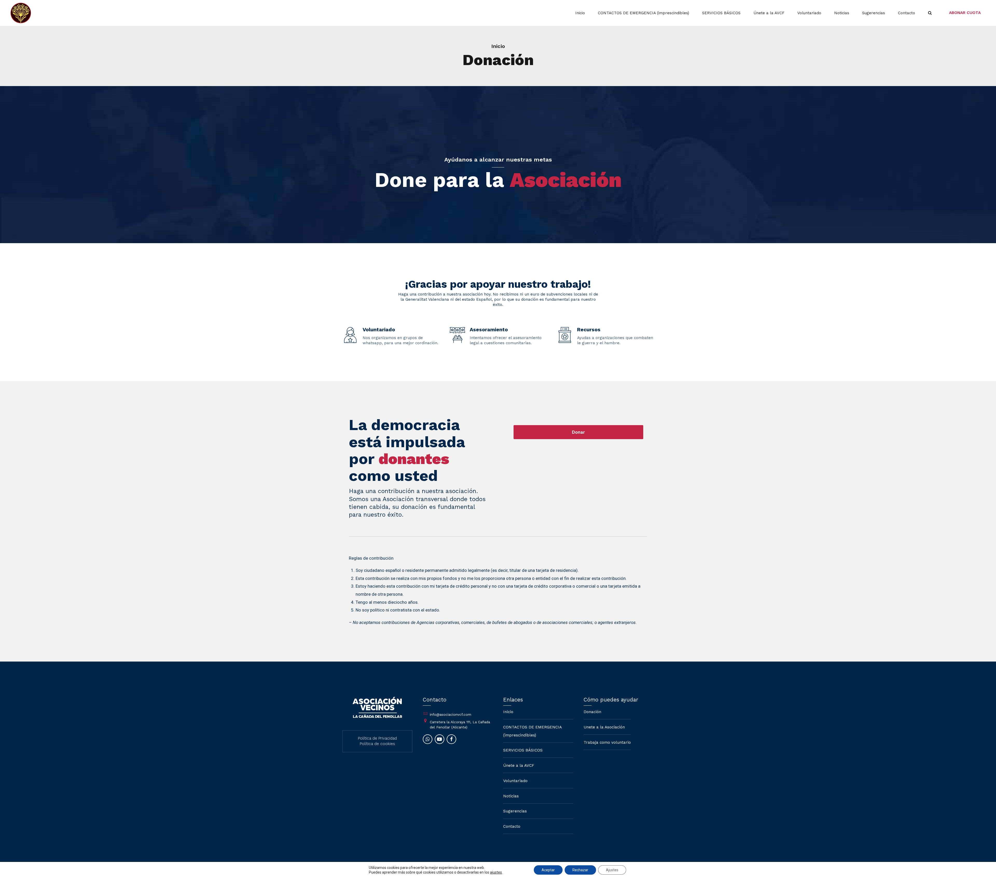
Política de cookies (377, 743)
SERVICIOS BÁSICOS (721, 13)
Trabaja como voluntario (607, 742)
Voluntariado (809, 13)
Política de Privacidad (377, 738)
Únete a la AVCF (768, 13)
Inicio (580, 13)
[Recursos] (565, 335)
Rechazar (580, 870)
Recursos (588, 330)
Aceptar (548, 870)
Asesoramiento (489, 330)
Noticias (841, 13)
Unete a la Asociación (604, 727)
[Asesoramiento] (457, 335)
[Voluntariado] (350, 335)
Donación (592, 712)
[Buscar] (930, 13)
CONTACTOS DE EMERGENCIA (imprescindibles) (643, 13)
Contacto (906, 13)
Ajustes (612, 870)
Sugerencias (873, 13)
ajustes (496, 872)
